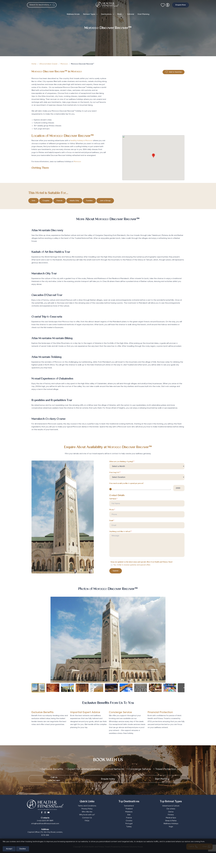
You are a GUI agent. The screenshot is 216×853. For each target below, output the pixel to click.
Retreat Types (89, 14)
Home (34, 64)
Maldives (129, 812)
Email (111, 520)
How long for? (114, 472)
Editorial (130, 14)
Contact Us (87, 818)
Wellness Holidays (170, 824)
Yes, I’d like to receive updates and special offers (131, 565)
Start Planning (143, 14)
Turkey (129, 827)
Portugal (128, 824)
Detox (170, 812)
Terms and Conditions (87, 806)
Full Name (113, 499)
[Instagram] (45, 812)
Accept (9, 849)
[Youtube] (48, 812)
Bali (128, 815)
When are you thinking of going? (121, 461)
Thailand (129, 809)
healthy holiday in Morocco (81, 141)
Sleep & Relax (171, 821)
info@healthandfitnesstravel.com (45, 824)
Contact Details (117, 495)
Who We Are (87, 812)
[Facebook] (42, 812)
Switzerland (129, 806)
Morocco (64, 64)
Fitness (171, 815)
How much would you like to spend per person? (126, 483)
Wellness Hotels (73, 14)
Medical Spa (171, 818)
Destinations (106, 14)
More (119, 14)
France (129, 818)
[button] (180, 5)
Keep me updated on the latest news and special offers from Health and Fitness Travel (141, 562)
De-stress (171, 809)
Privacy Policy (87, 809)
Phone (112, 510)
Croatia (129, 821)
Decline (22, 849)
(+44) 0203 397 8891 (45, 821)
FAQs (87, 821)
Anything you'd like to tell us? (120, 531)
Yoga (171, 827)
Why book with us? (87, 815)
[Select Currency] (167, 4)
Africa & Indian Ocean (48, 64)
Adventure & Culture (170, 806)
